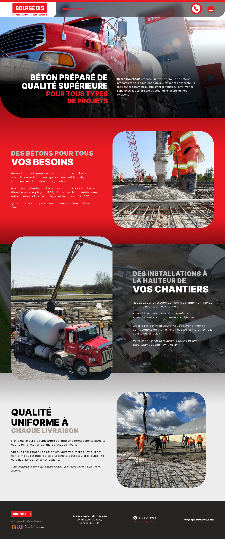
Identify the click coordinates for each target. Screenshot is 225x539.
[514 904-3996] (196, 8)
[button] (211, 9)
